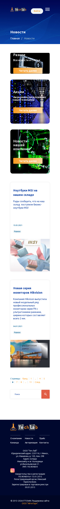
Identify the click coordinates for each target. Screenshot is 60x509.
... (35, 378)
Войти (37, 11)
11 (30, 382)
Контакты (44, 442)
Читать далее (28, 70)
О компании (16, 438)
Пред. (25, 378)
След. (37, 382)
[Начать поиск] (45, 394)
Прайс (42, 438)
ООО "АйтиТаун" (30, 503)
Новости (29, 438)
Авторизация (31, 442)
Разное (17, 231)
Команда (14, 442)
